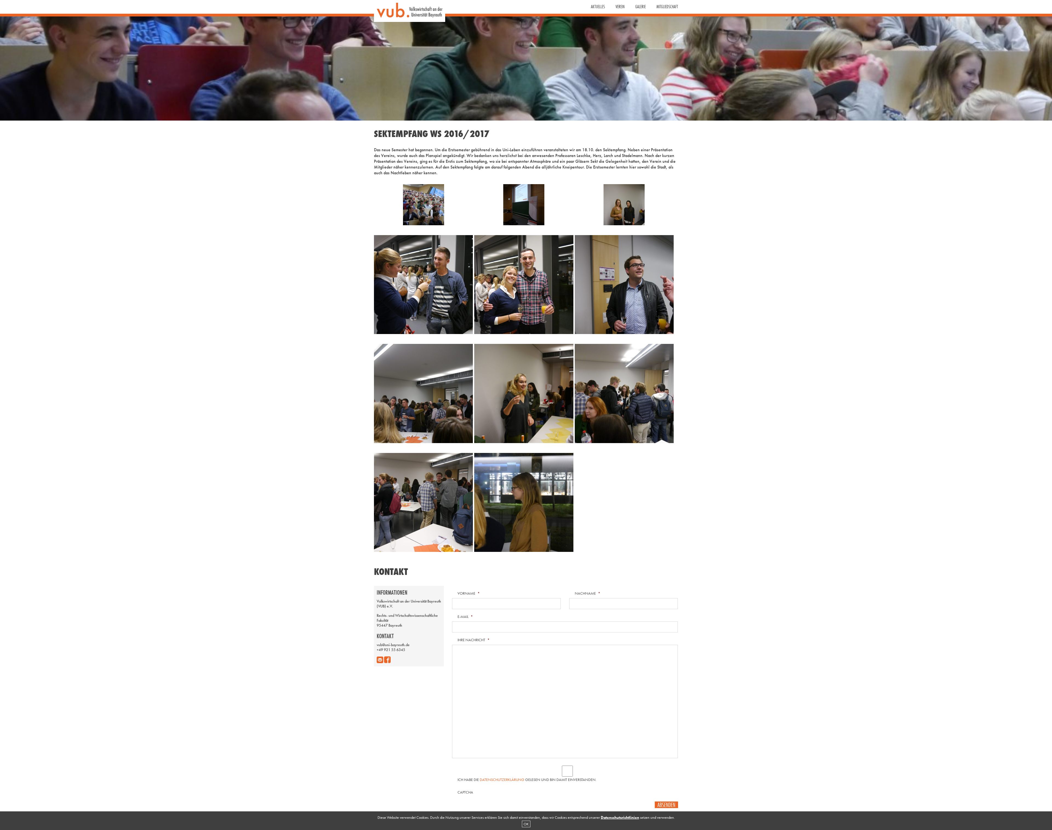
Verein (620, 6)
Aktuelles (598, 6)
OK (526, 824)
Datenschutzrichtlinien (620, 817)
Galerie (640, 6)
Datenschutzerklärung (502, 779)
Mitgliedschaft (667, 6)
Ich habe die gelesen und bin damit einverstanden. (527, 779)
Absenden (666, 805)
